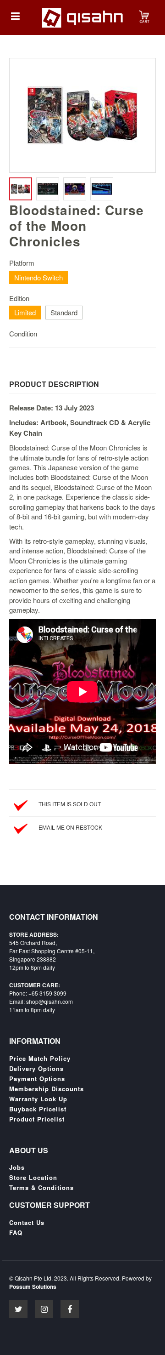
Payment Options (37, 1079)
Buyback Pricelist (37, 1109)
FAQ (15, 1233)
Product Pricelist (37, 1119)
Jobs (17, 1167)
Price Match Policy (40, 1058)
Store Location (33, 1177)
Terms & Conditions (41, 1188)
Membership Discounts (46, 1089)
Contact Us (26, 1222)
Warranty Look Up (38, 1099)
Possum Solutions (32, 1286)
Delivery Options (36, 1069)
